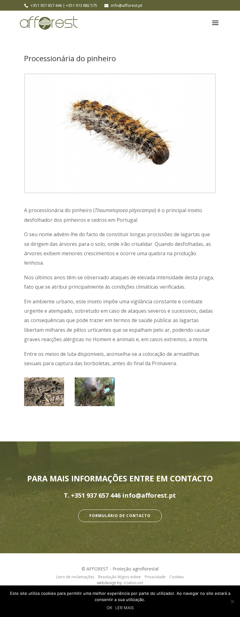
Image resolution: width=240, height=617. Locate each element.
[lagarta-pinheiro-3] (44, 391)
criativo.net (133, 582)
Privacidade (155, 577)
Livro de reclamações (75, 577)
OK (109, 607)
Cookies (176, 577)
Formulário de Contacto (120, 515)
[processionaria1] (95, 391)
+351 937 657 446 (46, 5)
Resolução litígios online (119, 577)
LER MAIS (124, 607)
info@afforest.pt (149, 495)
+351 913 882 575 (81, 5)
